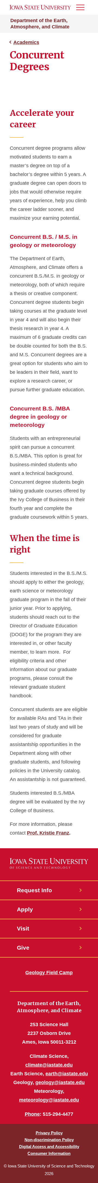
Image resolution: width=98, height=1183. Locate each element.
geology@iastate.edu (60, 1082)
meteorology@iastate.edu (49, 1100)
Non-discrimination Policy (49, 1139)
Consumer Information (49, 1153)
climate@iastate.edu (49, 1065)
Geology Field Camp (49, 972)
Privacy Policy (49, 1133)
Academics (26, 42)
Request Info (34, 890)
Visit (23, 928)
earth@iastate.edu (66, 1073)
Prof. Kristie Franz (48, 833)
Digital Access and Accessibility (49, 1146)
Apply (25, 909)
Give (23, 947)
